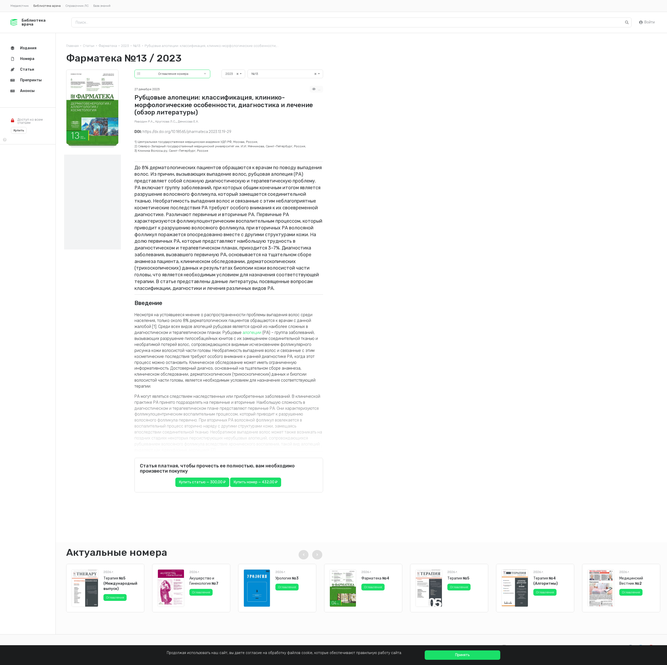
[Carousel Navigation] (309, 554)
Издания (28, 48)
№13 (136, 46)
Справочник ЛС (77, 6)
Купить (19, 130)
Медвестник (19, 6)
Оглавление (115, 597)
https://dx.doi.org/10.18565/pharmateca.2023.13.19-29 (187, 132)
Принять (462, 655)
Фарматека (107, 46)
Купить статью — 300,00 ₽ (202, 482)
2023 (125, 46)
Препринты (31, 80)
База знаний (101, 6)
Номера (27, 59)
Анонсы (27, 91)
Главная (72, 46)
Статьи (88, 46)
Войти (649, 22)
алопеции (252, 332)
